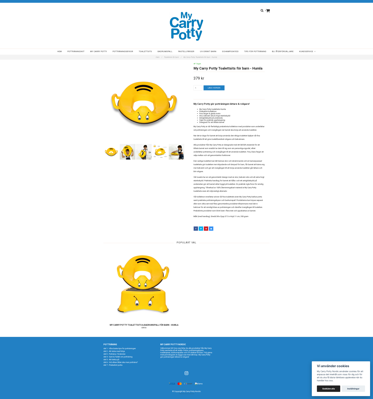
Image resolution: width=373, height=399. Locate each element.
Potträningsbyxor (123, 51)
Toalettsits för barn (172, 57)
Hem (59, 51)
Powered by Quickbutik (186, 393)
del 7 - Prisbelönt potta (112, 365)
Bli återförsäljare (283, 51)
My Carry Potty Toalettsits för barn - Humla (200, 57)
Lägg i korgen (214, 88)
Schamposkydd (230, 51)
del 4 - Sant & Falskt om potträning (117, 357)
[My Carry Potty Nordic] (186, 26)
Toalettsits (145, 51)
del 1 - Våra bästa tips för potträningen (119, 348)
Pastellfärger (186, 51)
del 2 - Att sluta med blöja (114, 351)
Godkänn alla (328, 389)
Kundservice (306, 51)
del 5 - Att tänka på (111, 359)
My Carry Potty (98, 51)
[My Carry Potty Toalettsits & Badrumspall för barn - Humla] (143, 283)
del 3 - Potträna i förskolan (114, 354)
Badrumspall (165, 51)
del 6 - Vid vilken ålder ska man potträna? (120, 362)
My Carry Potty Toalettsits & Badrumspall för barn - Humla (144, 325)
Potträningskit (76, 51)
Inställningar (353, 389)
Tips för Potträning (255, 51)
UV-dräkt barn (208, 51)
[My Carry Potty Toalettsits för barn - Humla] (143, 103)
